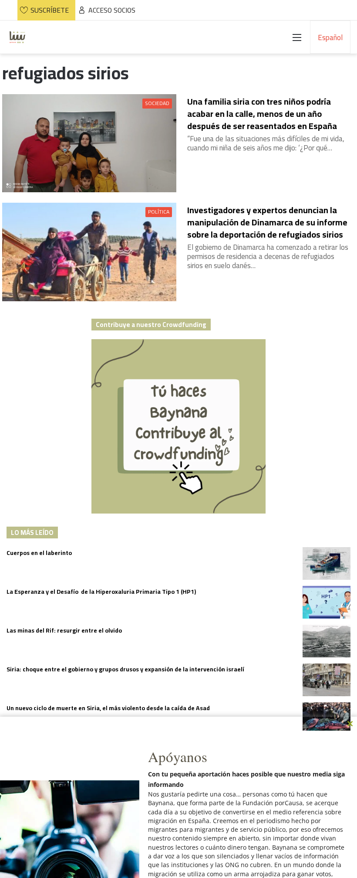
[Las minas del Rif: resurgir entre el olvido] (326, 641)
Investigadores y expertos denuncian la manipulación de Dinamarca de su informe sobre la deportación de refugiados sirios (267, 222)
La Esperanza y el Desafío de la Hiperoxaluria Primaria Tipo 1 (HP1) (101, 591)
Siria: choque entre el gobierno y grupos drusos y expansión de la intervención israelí (125, 669)
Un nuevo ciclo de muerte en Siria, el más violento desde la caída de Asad (108, 708)
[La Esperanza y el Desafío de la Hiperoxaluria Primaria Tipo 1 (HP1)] (326, 602)
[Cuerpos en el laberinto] (326, 563)
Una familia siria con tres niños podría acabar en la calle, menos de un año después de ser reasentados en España (262, 113)
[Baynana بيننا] (17, 37)
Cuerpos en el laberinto (39, 552)
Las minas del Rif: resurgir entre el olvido (64, 630)
